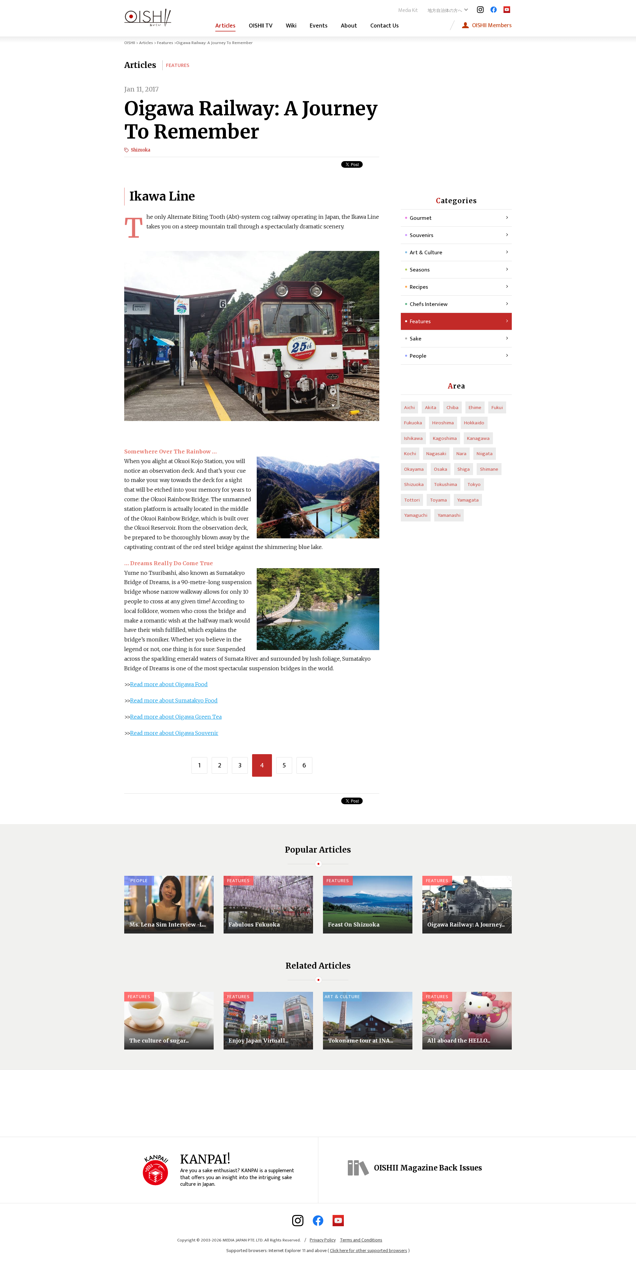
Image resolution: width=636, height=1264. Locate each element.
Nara (461, 454)
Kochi (410, 454)
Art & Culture (426, 252)
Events (319, 26)
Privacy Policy (323, 1240)
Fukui (497, 407)
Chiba (452, 407)
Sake (415, 338)
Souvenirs (421, 235)
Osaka (440, 469)
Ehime (475, 407)
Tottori (412, 500)
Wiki (291, 26)
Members (492, 25)
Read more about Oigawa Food (169, 684)
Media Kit (408, 10)
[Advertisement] (456, 126)
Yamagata (468, 500)
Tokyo (474, 484)
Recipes (419, 287)
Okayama (414, 469)
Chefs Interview (429, 304)
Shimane (489, 469)
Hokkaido (474, 423)
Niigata (485, 454)
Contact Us (384, 26)
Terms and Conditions (361, 1240)
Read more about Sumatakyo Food (174, 700)
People (418, 356)
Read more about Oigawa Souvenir (174, 733)
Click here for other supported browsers (368, 1250)
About (349, 26)
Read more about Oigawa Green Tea (176, 716)
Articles (225, 26)
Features (165, 42)
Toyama (438, 500)
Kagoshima (445, 438)
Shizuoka (140, 150)
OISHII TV (261, 26)
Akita (430, 407)
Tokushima (445, 484)
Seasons (420, 269)
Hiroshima (443, 423)
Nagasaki (436, 454)
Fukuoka (413, 423)
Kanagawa (478, 438)
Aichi (409, 407)
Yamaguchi (415, 515)
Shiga (463, 469)
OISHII (129, 42)
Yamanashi (449, 515)
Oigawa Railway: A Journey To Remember (251, 120)
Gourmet (421, 218)
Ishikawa (413, 438)
